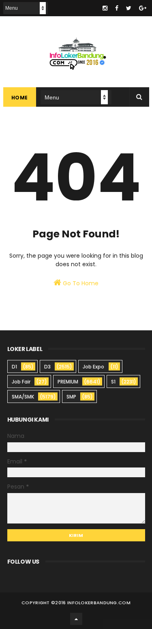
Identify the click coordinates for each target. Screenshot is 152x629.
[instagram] (105, 8)
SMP (71, 396)
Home (19, 97)
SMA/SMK (23, 396)
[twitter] (128, 8)
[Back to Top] (76, 619)
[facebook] (116, 8)
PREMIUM (68, 381)
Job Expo (93, 366)
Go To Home (79, 283)
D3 (47, 366)
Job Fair (21, 381)
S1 (113, 381)
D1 (14, 366)
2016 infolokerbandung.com (93, 602)
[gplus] (142, 8)
